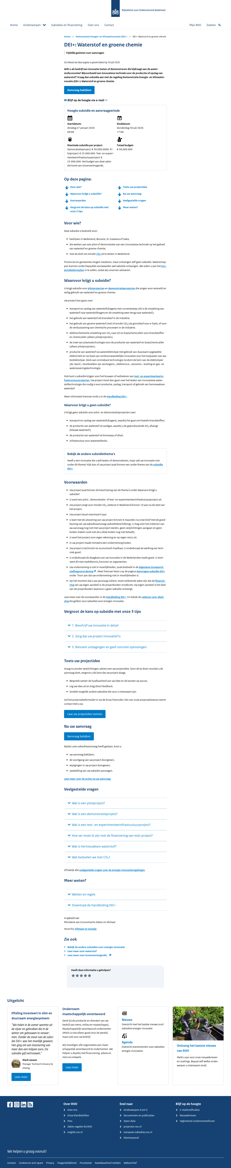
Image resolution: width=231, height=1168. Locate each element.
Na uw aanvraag (132, 193)
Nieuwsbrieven (188, 1115)
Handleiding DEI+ (117, 396)
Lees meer (21, 1077)
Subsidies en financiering (66, 25)
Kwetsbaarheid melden (108, 1162)
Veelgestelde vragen (134, 200)
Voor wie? (76, 187)
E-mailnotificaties (190, 1109)
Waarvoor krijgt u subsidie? (86, 193)
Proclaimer (86, 1162)
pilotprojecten (96, 288)
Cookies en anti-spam (31, 1162)
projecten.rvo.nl (133, 1126)
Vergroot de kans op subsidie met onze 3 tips (89, 209)
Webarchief (130, 1162)
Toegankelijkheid (67, 1162)
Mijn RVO (195, 25)
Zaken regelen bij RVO (79, 1126)
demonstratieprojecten (121, 288)
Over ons (93, 25)
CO (98, 253)
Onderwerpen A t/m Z (135, 1109)
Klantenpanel (131, 1137)
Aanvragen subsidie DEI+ (150, 571)
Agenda (127, 1042)
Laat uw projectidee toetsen (84, 714)
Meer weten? (130, 207)
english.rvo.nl (75, 1132)
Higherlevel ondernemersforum (197, 1121)
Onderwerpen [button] (32, 25)
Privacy (50, 1162)
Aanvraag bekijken (79, 90)
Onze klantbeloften (78, 1115)
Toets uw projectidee (135, 187)
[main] (115, 562)
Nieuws (127, 1020)
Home (14, 25)
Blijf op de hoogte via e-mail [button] (85, 100)
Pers (69, 1121)
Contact (109, 25)
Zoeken (211, 25)
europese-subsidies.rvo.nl (138, 1132)
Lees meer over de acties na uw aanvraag (87, 778)
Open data (129, 1121)
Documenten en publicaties (139, 1115)
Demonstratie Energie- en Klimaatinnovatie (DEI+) (101, 36)
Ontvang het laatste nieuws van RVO (196, 1048)
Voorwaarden (78, 200)
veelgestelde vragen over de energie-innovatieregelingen (112, 870)
